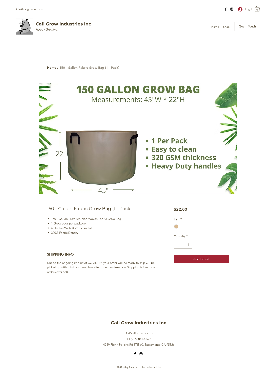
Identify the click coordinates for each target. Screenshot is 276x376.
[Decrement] (177, 245)
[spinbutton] (183, 245)
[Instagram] (232, 9)
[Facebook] (226, 9)
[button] (257, 9)
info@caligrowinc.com (29, 9)
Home (51, 68)
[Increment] (189, 245)
